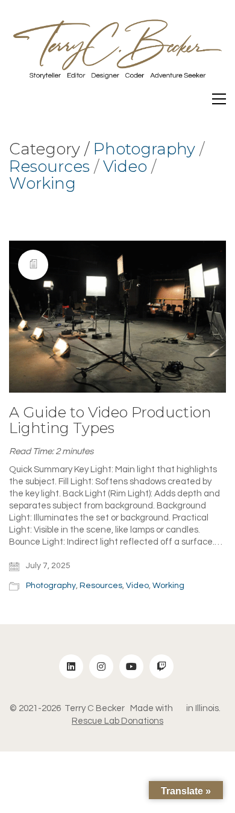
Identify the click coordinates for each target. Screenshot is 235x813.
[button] (219, 98)
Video (125, 167)
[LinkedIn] (71, 666)
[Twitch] (161, 666)
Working (42, 183)
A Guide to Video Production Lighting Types (110, 421)
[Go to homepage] (117, 52)
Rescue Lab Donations (117, 721)
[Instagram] (101, 666)
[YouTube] (131, 666)
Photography (144, 149)
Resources (49, 167)
